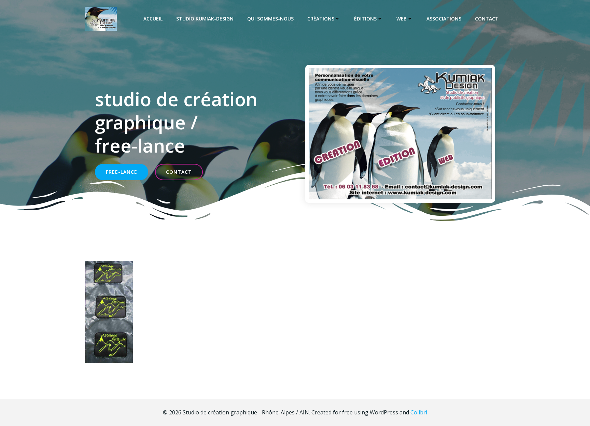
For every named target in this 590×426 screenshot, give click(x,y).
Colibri (418, 412)
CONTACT (486, 18)
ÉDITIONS (365, 18)
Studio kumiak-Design (205, 18)
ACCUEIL (153, 18)
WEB (401, 18)
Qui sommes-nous (270, 18)
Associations (443, 18)
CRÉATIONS (320, 18)
